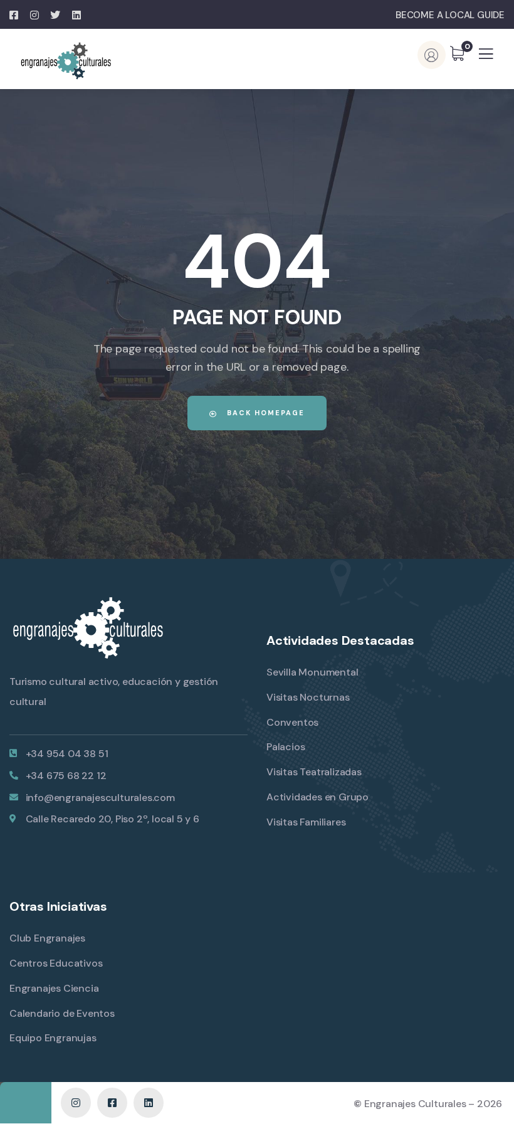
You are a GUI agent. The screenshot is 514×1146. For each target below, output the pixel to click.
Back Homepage (264, 412)
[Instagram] (76, 1103)
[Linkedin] (149, 1103)
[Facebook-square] (112, 1103)
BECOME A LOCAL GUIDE (450, 15)
